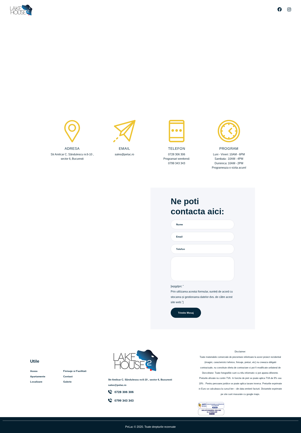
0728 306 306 (124, 392)
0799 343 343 (124, 400)
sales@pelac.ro (117, 385)
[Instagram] (289, 9)
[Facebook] (279, 9)
